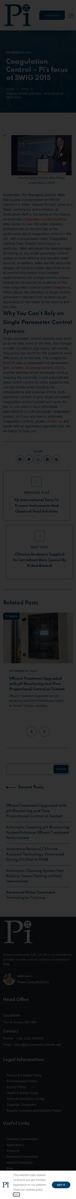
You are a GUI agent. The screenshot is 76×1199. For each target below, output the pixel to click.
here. (16, 1194)
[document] (38, 599)
